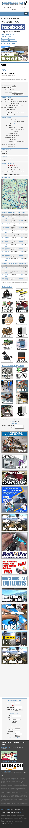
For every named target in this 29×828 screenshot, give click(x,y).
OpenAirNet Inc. (4, 811)
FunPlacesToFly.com (5, 809)
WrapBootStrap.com (21, 811)
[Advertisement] (14, 679)
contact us (21, 812)
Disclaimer (21, 804)
